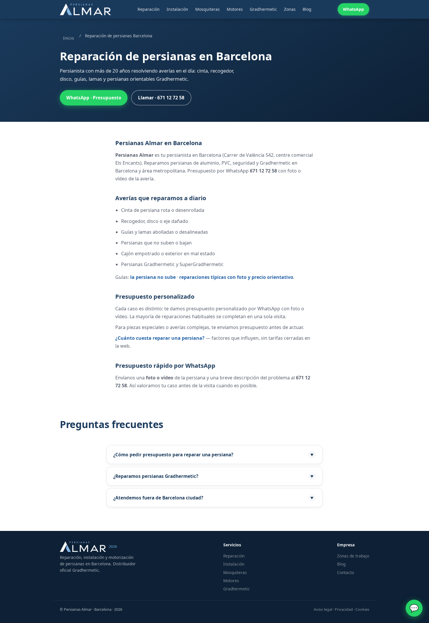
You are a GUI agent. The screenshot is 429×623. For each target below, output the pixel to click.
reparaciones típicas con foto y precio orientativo (236, 277)
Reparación (148, 9)
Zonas (290, 9)
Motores (235, 9)
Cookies (362, 609)
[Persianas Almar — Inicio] (85, 9)
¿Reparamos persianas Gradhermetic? (213, 476)
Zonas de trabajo (353, 556)
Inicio (68, 38)
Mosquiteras (207, 9)
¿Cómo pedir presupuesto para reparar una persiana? (213, 454)
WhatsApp (353, 9)
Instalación (177, 9)
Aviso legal (323, 609)
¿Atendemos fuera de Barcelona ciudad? (213, 497)
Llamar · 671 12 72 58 (161, 98)
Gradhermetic (263, 9)
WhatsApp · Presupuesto (93, 98)
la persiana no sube (153, 277)
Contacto (345, 572)
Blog (307, 9)
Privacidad (344, 609)
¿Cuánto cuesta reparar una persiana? (160, 338)
